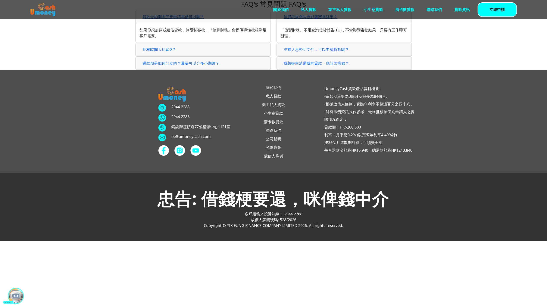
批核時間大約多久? (159, 49)
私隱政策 (273, 147)
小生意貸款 (373, 9)
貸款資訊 (462, 9)
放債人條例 (273, 155)
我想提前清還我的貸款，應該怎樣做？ (316, 63)
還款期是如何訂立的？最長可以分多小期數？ (181, 63)
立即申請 (497, 9)
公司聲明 (273, 138)
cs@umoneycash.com (191, 136)
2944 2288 (180, 106)
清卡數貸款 (405, 9)
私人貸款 (308, 9)
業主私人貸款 (339, 9)
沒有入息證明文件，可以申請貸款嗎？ (316, 49)
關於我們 (281, 9)
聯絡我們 (434, 9)
